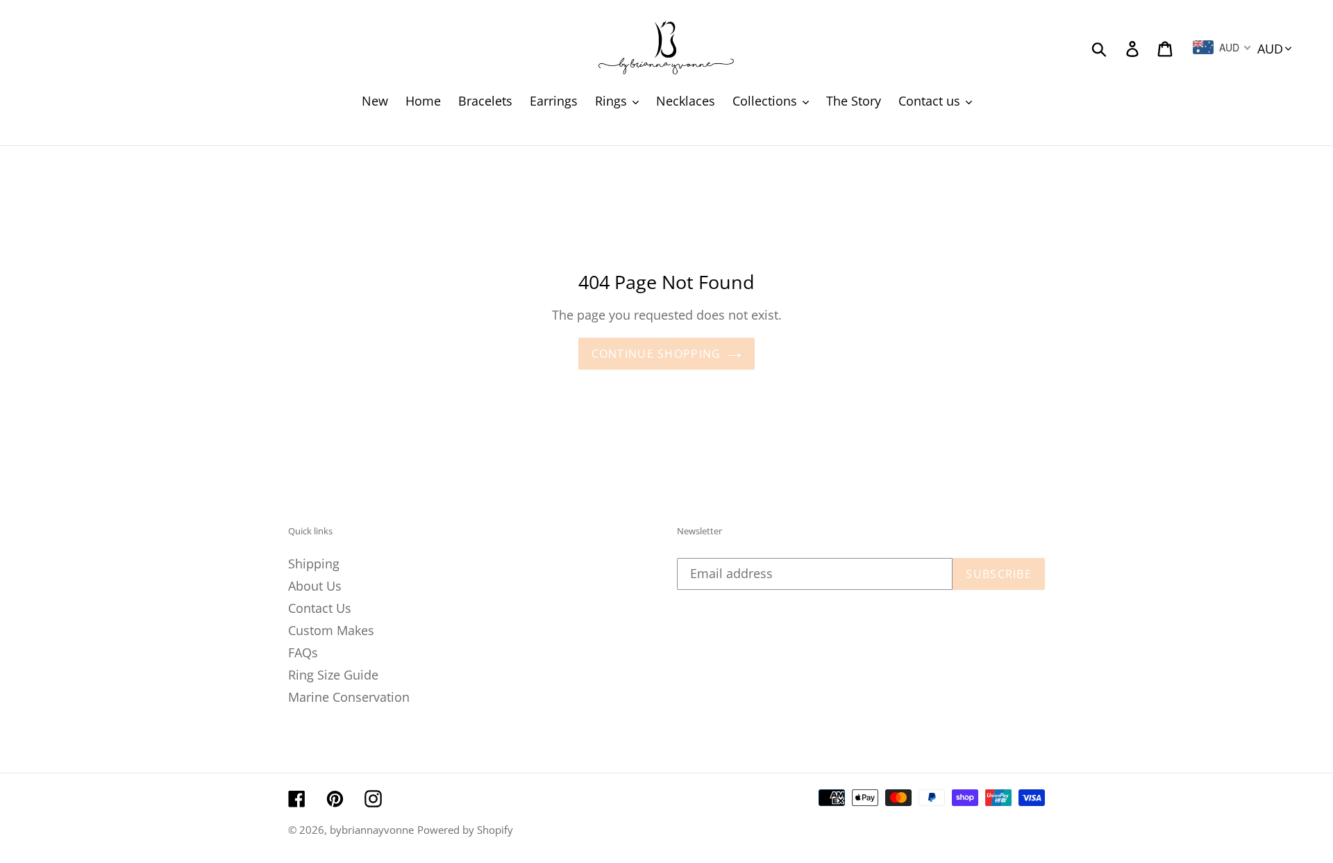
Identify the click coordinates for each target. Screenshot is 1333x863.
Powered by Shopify (465, 830)
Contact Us (319, 608)
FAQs (303, 652)
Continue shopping (656, 353)
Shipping (313, 563)
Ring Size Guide (333, 674)
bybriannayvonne (372, 830)
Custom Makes (331, 630)
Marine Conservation (349, 697)
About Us (315, 585)
